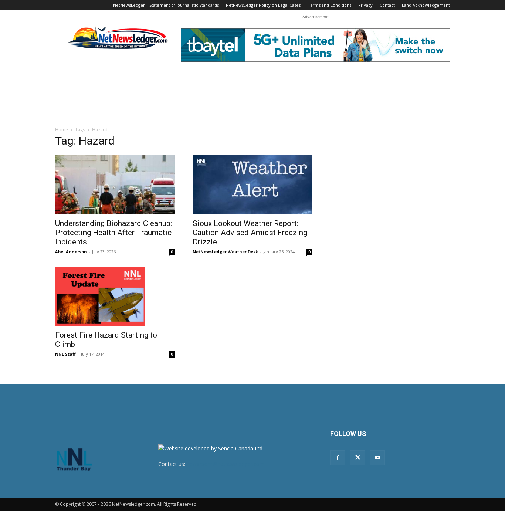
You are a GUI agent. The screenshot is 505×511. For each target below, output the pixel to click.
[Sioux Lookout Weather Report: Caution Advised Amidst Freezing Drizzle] (252, 184)
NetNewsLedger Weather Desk (225, 251)
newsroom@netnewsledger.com (225, 463)
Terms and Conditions (329, 5)
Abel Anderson (71, 251)
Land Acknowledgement (426, 5)
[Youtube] (377, 457)
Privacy (365, 5)
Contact (387, 5)
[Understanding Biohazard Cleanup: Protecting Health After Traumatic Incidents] (115, 184)
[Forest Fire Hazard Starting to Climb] (115, 296)
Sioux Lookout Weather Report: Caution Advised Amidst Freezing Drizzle (250, 232)
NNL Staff (65, 354)
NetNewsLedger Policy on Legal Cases (263, 5)
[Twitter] (357, 457)
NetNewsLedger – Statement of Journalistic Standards (166, 5)
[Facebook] (337, 457)
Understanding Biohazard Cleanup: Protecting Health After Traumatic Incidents (113, 232)
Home (61, 129)
